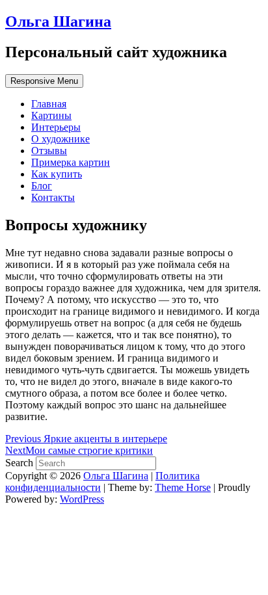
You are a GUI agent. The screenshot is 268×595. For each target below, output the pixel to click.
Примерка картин (70, 162)
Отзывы (49, 150)
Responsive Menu (44, 81)
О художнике (60, 138)
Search (20, 462)
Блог (41, 185)
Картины (51, 115)
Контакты (53, 197)
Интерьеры (56, 127)
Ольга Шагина (58, 21)
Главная (48, 103)
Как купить (56, 173)
